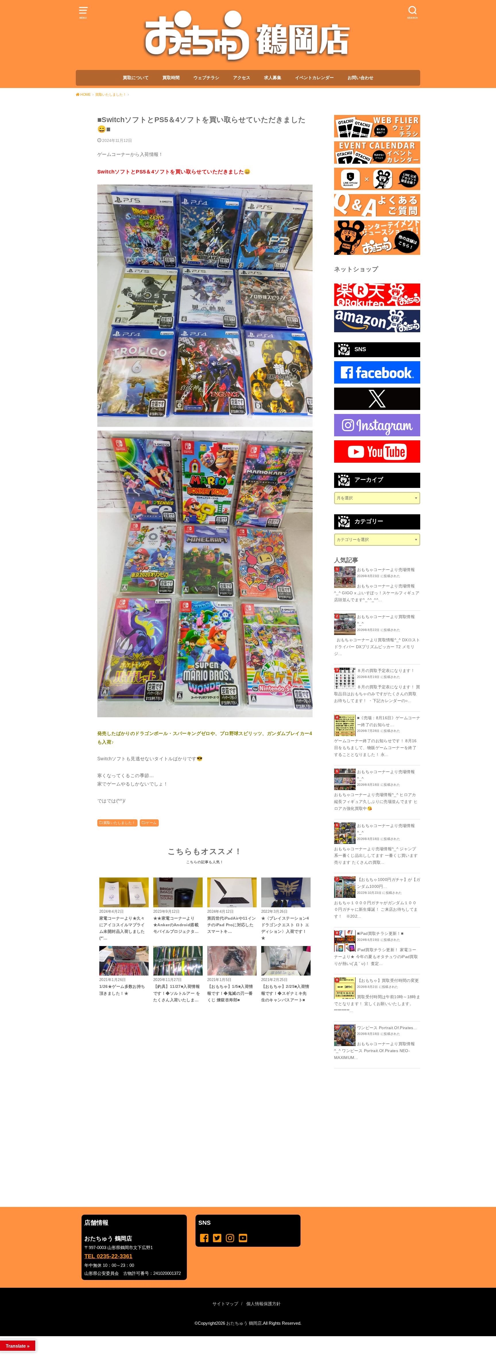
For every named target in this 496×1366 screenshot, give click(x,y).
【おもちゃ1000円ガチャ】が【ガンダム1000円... (388, 883)
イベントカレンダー (314, 77)
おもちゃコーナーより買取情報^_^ (386, 620)
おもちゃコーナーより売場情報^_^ (386, 775)
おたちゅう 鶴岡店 (244, 1323)
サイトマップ (225, 1303)
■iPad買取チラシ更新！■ (380, 933)
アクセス (241, 77)
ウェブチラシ (206, 77)
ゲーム (151, 823)
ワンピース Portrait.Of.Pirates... (387, 1027)
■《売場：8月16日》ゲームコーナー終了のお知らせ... (388, 721)
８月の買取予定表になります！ (386, 670)
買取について (136, 77)
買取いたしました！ (119, 823)
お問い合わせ (360, 77)
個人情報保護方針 (263, 1303)
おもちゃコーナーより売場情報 (386, 569)
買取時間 (171, 77)
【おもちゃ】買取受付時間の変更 (388, 980)
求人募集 (272, 77)
